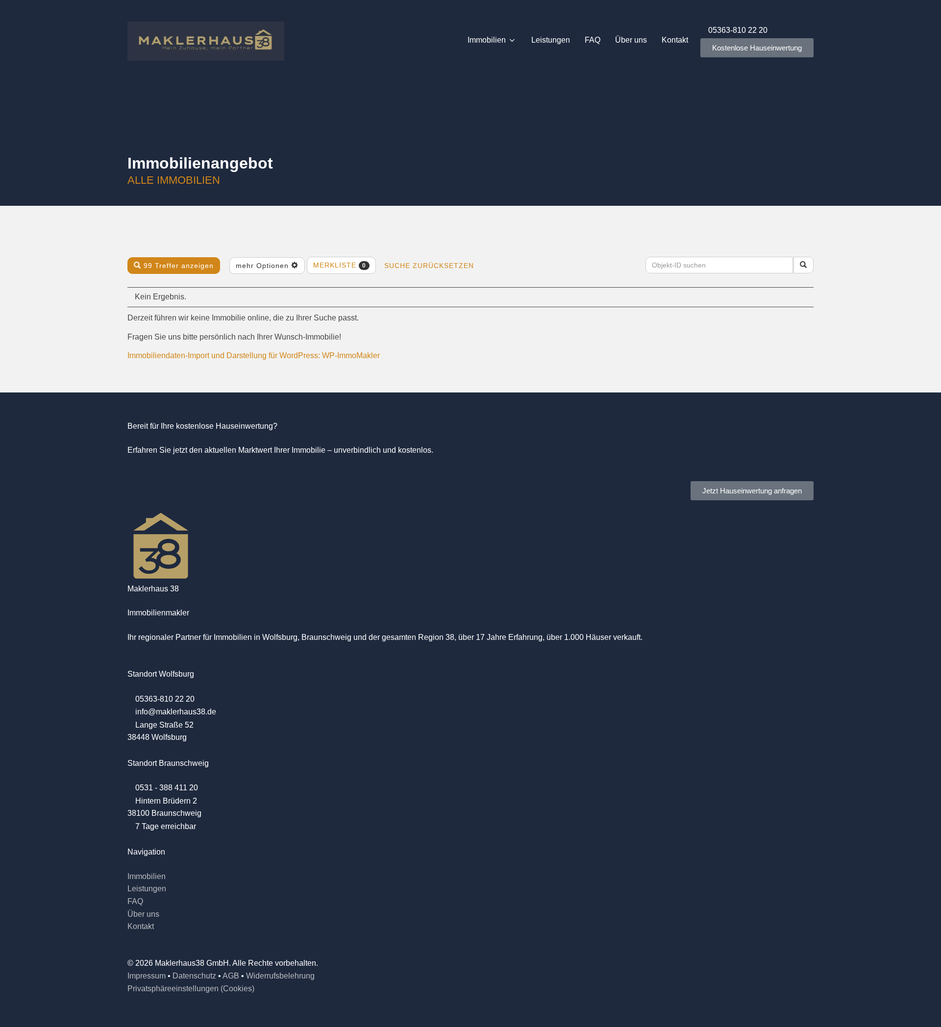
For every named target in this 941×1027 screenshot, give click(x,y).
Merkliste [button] (339, 265)
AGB (231, 976)
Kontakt (675, 40)
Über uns (631, 40)
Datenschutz (194, 976)
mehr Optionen (263, 265)
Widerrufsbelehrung (280, 976)
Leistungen (550, 40)
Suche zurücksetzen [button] (429, 265)
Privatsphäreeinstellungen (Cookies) (190, 988)
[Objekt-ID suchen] (803, 265)
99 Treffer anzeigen (177, 265)
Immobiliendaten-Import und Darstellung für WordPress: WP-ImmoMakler (253, 355)
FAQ (592, 40)
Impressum (146, 976)
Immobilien (487, 40)
